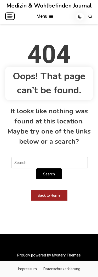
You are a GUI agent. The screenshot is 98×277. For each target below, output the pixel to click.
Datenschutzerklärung (61, 269)
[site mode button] (80, 17)
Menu (42, 16)
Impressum (27, 269)
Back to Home (49, 195)
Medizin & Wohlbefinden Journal (49, 6)
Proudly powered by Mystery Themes (49, 255)
